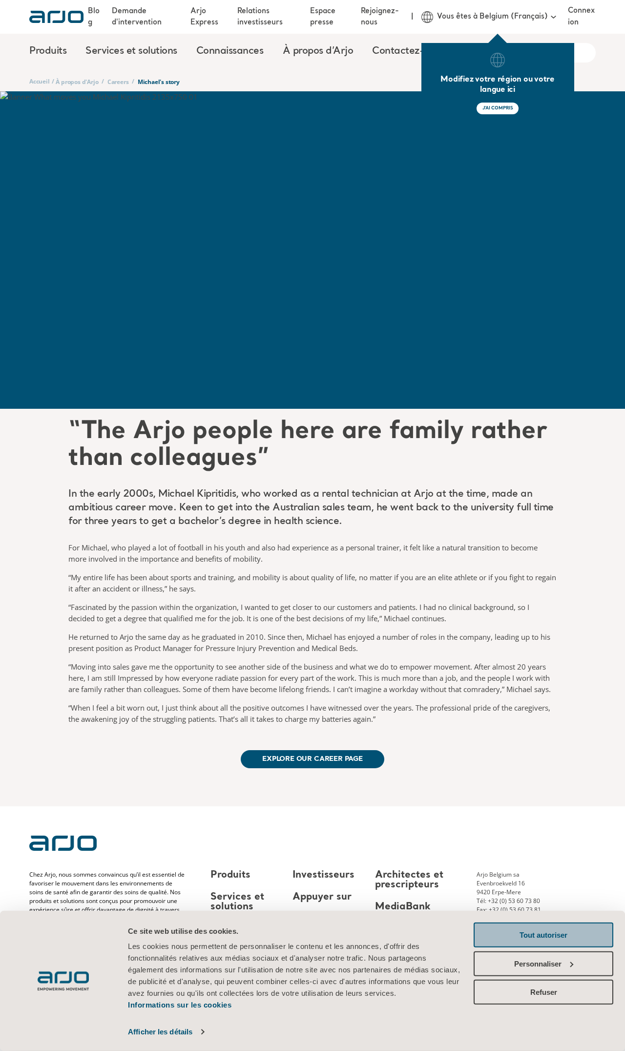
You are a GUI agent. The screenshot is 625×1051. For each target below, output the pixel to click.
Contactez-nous (408, 51)
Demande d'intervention (137, 17)
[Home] (56, 17)
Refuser (543, 992)
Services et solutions (237, 902)
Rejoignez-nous (380, 17)
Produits (230, 875)
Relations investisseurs (260, 17)
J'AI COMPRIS (497, 108)
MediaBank (403, 907)
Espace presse (322, 17)
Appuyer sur (322, 897)
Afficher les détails (160, 1032)
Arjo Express (204, 17)
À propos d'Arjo (77, 82)
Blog (94, 17)
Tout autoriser (543, 935)
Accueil (39, 81)
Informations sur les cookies (179, 1005)
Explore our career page (312, 759)
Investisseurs (323, 875)
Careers (118, 82)
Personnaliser (538, 963)
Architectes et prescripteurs (409, 880)
